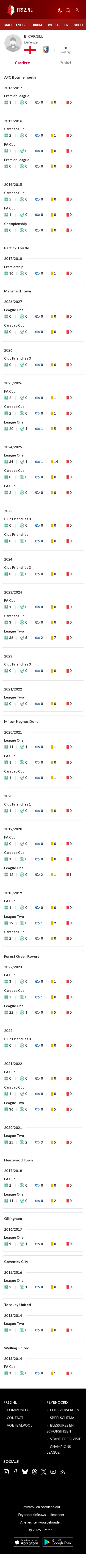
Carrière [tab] (22, 62)
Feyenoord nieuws (32, 1515)
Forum (36, 25)
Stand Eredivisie (65, 1439)
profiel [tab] (65, 62)
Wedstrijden (58, 25)
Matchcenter (14, 25)
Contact (15, 1418)
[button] (68, 10)
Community (18, 1410)
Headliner (57, 1515)
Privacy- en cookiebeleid (41, 1507)
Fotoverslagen (64, 1410)
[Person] (76, 9)
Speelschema (62, 1418)
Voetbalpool (19, 1425)
